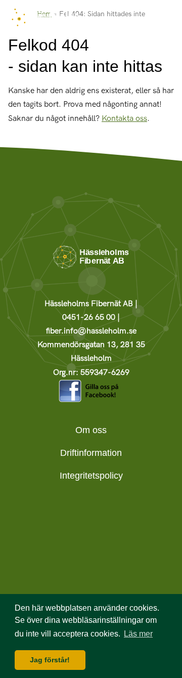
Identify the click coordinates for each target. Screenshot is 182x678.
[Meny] (164, 20)
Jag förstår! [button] (50, 660)
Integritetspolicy (91, 476)
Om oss (91, 430)
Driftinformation (91, 453)
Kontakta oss (124, 118)
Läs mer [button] (138, 633)
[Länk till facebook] (91, 399)
